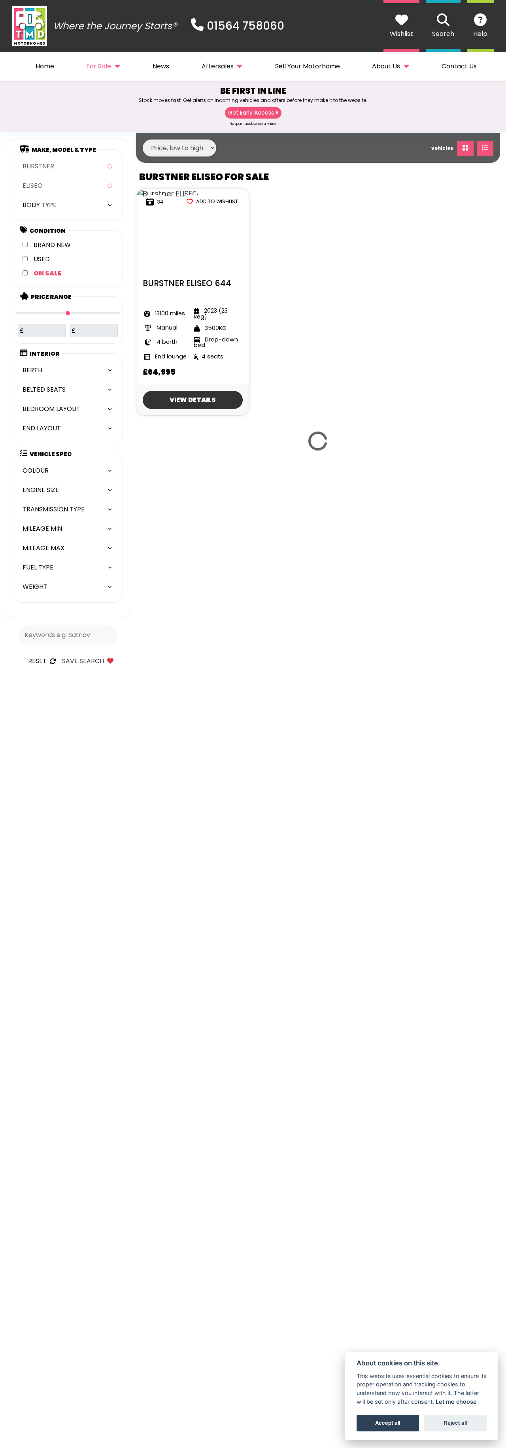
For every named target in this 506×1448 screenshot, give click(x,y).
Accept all (387, 1423)
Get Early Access (251, 113)
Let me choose (456, 1401)
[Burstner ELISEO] (167, 194)
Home (45, 66)
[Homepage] (29, 26)
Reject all (455, 1423)
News (161, 66)
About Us (386, 66)
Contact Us (459, 66)
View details (193, 399)
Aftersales (218, 66)
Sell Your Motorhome (307, 66)
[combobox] (68, 166)
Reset (37, 661)
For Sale (98, 66)
